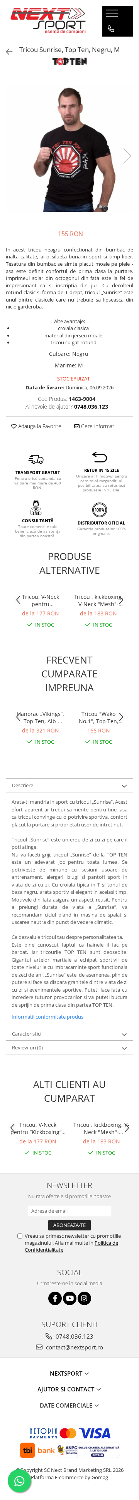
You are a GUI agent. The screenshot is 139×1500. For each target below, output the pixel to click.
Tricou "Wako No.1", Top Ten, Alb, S (99, 717)
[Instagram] (84, 1298)
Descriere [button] (22, 785)
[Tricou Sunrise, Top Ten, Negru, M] (69, 148)
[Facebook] (55, 1298)
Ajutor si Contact (66, 1389)
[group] (69, 148)
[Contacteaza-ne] (111, 29)
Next (127, 156)
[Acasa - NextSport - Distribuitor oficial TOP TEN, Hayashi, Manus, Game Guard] (48, 21)
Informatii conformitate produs (47, 1016)
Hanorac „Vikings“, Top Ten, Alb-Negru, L (40, 717)
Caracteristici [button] (26, 1033)
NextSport (67, 1373)
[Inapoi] (6, 52)
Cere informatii (98, 426)
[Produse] (113, 15)
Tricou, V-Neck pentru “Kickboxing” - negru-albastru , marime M (41, 600)
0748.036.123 (73, 1336)
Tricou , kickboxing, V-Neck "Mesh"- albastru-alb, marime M (98, 600)
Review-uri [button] (27, 1047)
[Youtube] (69, 1298)
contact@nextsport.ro (73, 1347)
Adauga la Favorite (39, 426)
